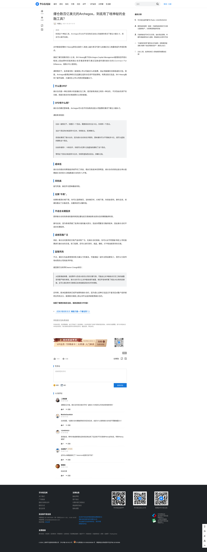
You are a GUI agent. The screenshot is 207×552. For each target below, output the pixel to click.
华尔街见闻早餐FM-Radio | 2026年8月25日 (152, 20)
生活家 (108, 4)
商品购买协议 (77, 505)
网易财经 (88, 534)
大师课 (100, 4)
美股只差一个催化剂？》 (80, 311)
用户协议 (76, 499)
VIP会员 (93, 4)
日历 (78, 4)
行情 (72, 4)
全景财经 (66, 534)
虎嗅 (102, 534)
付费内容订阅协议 (79, 502)
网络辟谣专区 (83, 524)
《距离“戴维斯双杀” (63, 311)
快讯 (66, 4)
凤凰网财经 (96, 534)
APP (84, 4)
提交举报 (98, 521)
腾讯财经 (41, 534)
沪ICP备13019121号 (66, 542)
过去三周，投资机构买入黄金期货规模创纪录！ (152, 52)
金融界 (106, 534)
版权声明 (76, 496)
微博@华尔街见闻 (161, 508)
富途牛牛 (82, 534)
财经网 (47, 534)
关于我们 (42, 496)
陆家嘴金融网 (74, 534)
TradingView (113, 534)
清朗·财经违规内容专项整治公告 (88, 519)
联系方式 (42, 505)
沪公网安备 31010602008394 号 (86, 542)
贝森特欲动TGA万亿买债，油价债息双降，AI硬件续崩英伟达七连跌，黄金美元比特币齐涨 (153, 35)
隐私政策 (76, 508)
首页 (55, 4)
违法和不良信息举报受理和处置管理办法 (90, 517)
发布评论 (120, 385)
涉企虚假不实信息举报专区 (86, 521)
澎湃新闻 (53, 534)
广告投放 (42, 499)
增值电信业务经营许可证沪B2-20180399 (108, 542)
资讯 (61, 4)
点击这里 (47, 522)
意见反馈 (42, 508)
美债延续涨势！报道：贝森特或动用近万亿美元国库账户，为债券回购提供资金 (153, 27)
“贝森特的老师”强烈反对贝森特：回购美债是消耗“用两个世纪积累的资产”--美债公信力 (152, 44)
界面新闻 (59, 534)
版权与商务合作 (44, 502)
